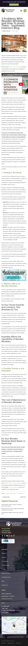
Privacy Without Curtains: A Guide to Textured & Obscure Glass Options (11, 505)
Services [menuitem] (4, 557)
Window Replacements (10, 493)
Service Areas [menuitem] (5, 565)
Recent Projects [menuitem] (6, 573)
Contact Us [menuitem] (5, 585)
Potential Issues (20, 493)
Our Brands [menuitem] (5, 561)
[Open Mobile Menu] (21, 11)
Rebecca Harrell (6, 31)
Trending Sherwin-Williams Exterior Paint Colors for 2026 (12, 513)
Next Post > (23, 497)
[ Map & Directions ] (7, 598)
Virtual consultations (13, 487)
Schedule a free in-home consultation (13, 483)
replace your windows (14, 66)
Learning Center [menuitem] (6, 577)
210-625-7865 (6, 533)
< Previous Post (5, 497)
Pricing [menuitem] (3, 569)
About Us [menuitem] (4, 553)
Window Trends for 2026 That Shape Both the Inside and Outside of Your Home (12, 509)
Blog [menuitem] (3, 581)
